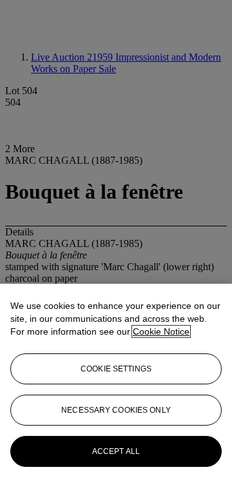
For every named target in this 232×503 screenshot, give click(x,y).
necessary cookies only (116, 410)
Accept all (116, 451)
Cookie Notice (161, 331)
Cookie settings (116, 368)
